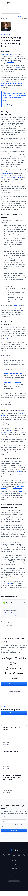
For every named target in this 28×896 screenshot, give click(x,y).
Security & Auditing (10, 615)
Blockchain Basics (10, 613)
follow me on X (7, 583)
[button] (23, 2)
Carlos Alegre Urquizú (7, 54)
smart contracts (15, 67)
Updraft (14, 864)
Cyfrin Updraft (10, 327)
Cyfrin (14, 860)
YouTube (13, 307)
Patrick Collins (5, 177)
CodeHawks (16, 305)
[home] (6, 2)
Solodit (14, 872)
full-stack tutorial (16, 177)
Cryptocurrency (6, 173)
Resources (14, 876)
